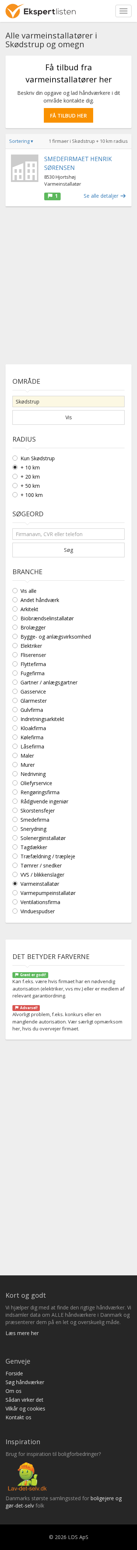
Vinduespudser (37, 911)
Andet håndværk (39, 599)
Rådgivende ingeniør (44, 801)
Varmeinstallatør (39, 883)
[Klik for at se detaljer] (24, 168)
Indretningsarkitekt (42, 718)
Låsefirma (32, 746)
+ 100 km (31, 494)
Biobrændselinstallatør (47, 618)
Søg (68, 549)
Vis (68, 417)
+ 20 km (30, 476)
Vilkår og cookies (25, 1408)
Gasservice (33, 691)
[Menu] (123, 11)
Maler (27, 755)
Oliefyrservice (36, 783)
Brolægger (33, 627)
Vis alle (28, 590)
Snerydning (33, 828)
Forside (14, 1373)
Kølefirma (31, 737)
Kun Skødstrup (37, 458)
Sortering (21, 141)
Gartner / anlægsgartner (48, 682)
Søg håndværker (24, 1382)
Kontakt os (18, 1417)
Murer (27, 764)
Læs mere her (22, 1333)
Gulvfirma (31, 709)
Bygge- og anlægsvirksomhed (55, 636)
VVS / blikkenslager (42, 874)
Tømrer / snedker (41, 865)
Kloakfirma (33, 728)
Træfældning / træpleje (47, 856)
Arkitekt (29, 609)
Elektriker (31, 645)
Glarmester (33, 700)
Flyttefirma (33, 664)
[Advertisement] (68, 282)
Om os (13, 1390)
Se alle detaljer (102, 195)
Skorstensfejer (37, 810)
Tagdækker (33, 847)
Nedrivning (33, 773)
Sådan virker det (24, 1399)
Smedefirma (34, 819)
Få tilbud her (68, 115)
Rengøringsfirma (40, 792)
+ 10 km (30, 467)
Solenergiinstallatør (43, 838)
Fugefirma (32, 673)
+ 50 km (30, 485)
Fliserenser (33, 654)
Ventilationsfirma (40, 902)
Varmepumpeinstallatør (48, 892)
